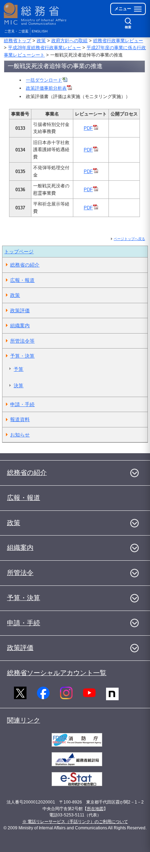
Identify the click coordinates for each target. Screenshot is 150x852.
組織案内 (20, 325)
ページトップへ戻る (129, 239)
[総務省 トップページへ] (35, 14)
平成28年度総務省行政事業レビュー (44, 47)
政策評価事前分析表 (46, 88)
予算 (18, 369)
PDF (88, 128)
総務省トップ (17, 40)
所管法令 (20, 572)
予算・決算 (22, 356)
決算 (18, 385)
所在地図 (95, 809)
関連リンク (23, 720)
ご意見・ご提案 (16, 31)
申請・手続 (22, 404)
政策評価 (20, 310)
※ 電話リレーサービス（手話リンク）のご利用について (75, 822)
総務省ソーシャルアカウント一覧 (56, 673)
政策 (41, 40)
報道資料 (20, 419)
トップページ (18, 251)
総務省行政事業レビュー (118, 40)
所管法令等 (22, 341)
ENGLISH (39, 31)
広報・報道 (22, 280)
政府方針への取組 (69, 40)
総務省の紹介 (24, 265)
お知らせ (20, 435)
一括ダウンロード (44, 80)
